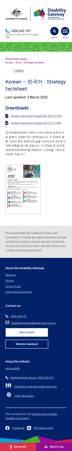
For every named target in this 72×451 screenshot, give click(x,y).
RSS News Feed (43, 428)
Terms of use (13, 286)
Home (23, 59)
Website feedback (27, 344)
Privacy (9, 280)
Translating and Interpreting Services (35, 386)
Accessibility (12, 368)
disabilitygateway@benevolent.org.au (33, 323)
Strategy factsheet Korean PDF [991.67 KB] (36, 116)
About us (10, 275)
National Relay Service (23, 377)
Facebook (18, 428)
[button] (54, 31)
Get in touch (26, 332)
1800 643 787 (21, 31)
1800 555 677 (46, 377)
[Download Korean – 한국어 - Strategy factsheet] (23, 189)
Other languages (24, 396)
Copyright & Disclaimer (18, 292)
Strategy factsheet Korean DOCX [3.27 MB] (36, 123)
